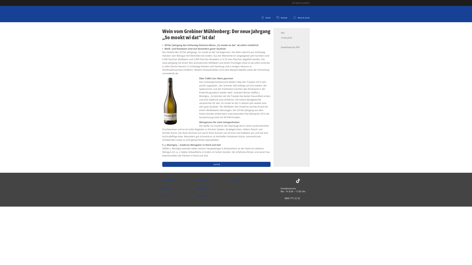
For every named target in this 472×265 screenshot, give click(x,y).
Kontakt (235, 180)
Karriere (166, 188)
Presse (165, 195)
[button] (301, 18)
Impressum (203, 188)
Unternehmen (169, 180)
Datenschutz (203, 195)
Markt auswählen (302, 3)
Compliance (203, 180)
